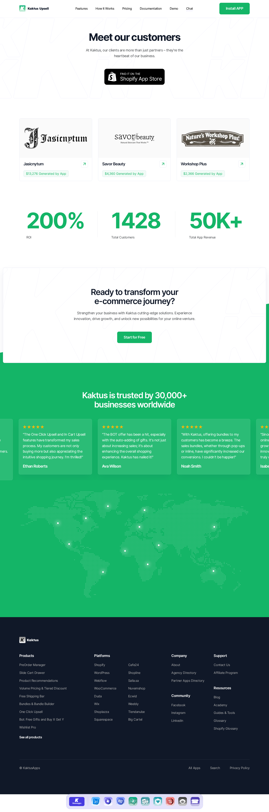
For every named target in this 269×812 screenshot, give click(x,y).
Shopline (134, 673)
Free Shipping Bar (31, 696)
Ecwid (132, 696)
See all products (30, 737)
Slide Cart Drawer (32, 673)
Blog (217, 697)
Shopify (99, 665)
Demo (174, 8)
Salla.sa (133, 681)
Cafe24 (133, 665)
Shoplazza (101, 712)
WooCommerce (105, 688)
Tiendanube (136, 712)
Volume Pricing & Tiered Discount (43, 688)
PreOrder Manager (32, 665)
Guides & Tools (224, 713)
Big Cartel (135, 719)
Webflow (100, 681)
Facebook (178, 705)
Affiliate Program (226, 673)
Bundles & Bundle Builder (36, 704)
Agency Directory (183, 673)
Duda (98, 696)
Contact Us (222, 665)
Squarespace (103, 719)
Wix (96, 704)
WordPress (101, 673)
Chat (189, 8)
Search (215, 768)
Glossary (220, 721)
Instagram (178, 713)
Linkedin (177, 721)
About (175, 665)
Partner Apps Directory (187, 681)
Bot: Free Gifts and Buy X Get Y (41, 719)
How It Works (105, 8)
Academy (220, 705)
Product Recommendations (38, 681)
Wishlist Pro (27, 727)
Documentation (151, 8)
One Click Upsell (31, 712)
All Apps (194, 768)
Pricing (127, 8)
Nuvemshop (136, 688)
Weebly (133, 704)
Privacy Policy (240, 768)
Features (81, 8)
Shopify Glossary (226, 728)
